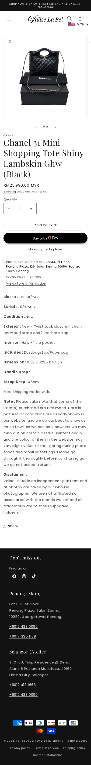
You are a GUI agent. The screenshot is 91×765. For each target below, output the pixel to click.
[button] (9, 19)
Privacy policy (20, 748)
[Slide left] (35, 127)
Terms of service (46, 748)
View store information (26, 283)
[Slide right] (56, 127)
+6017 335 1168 (22, 636)
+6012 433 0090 (23, 626)
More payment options (45, 249)
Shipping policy (74, 748)
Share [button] (13, 526)
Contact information (48, 755)
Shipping (10, 191)
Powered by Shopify (49, 741)
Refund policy (77, 741)
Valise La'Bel (25, 741)
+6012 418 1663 (22, 684)
